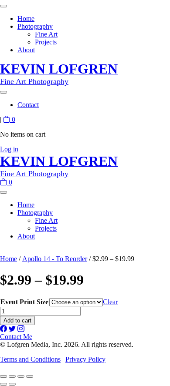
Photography (35, 26)
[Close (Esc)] (29, 376)
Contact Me (16, 336)
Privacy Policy (85, 359)
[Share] (20, 376)
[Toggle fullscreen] (12, 376)
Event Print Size (24, 301)
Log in (9, 149)
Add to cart (17, 320)
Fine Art (46, 34)
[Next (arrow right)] (12, 384)
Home (25, 18)
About (26, 50)
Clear (110, 301)
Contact (28, 104)
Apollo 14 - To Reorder (54, 258)
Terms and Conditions (30, 359)
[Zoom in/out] (3, 376)
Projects (46, 42)
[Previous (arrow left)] (3, 384)
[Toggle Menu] (3, 6)
